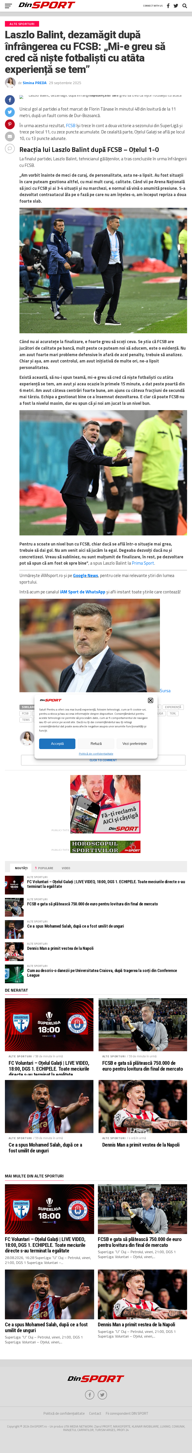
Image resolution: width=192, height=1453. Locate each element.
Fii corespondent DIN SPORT (127, 1413)
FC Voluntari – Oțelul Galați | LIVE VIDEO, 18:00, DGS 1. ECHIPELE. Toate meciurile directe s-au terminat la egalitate (106, 884)
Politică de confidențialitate (96, 753)
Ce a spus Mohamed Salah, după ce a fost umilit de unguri (75, 926)
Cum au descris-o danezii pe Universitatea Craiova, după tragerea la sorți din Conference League (102, 973)
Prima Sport (143, 563)
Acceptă (57, 744)
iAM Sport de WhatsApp (82, 591)
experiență (173, 707)
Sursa (165, 690)
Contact (95, 1413)
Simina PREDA (35, 83)
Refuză (96, 744)
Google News (85, 575)
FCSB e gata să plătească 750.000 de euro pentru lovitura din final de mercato (92, 903)
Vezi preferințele (134, 744)
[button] (150, 700)
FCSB (70, 125)
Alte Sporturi (20, 1056)
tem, (173, 713)
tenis (26, 719)
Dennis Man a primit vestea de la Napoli (60, 948)
